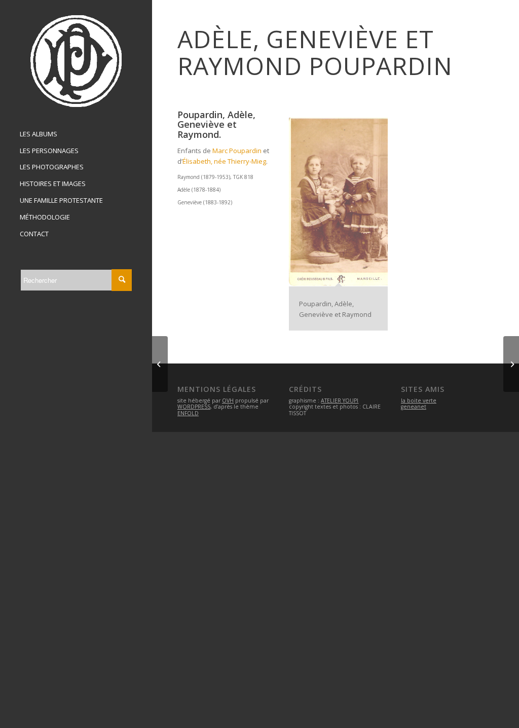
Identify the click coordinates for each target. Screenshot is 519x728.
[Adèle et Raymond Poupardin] (160, 364)
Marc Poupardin (237, 150)
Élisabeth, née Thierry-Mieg (224, 161)
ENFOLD (188, 413)
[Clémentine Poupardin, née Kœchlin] (511, 364)
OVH (228, 400)
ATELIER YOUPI (339, 400)
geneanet (413, 406)
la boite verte (418, 400)
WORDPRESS (193, 406)
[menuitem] (76, 134)
